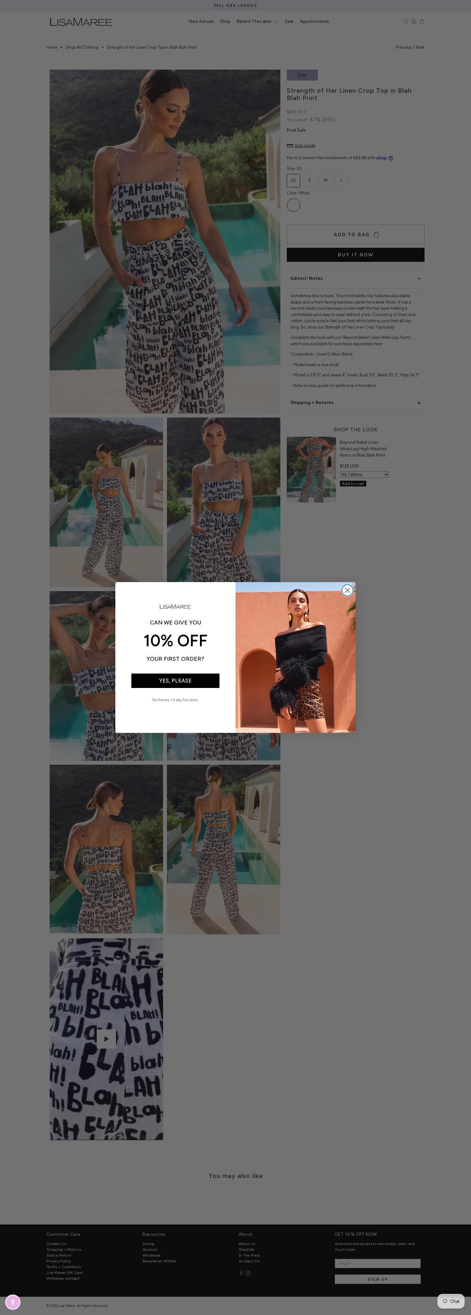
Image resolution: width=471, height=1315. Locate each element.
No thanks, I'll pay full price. (175, 700)
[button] (13, 1302)
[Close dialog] (347, 590)
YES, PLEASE (175, 680)
